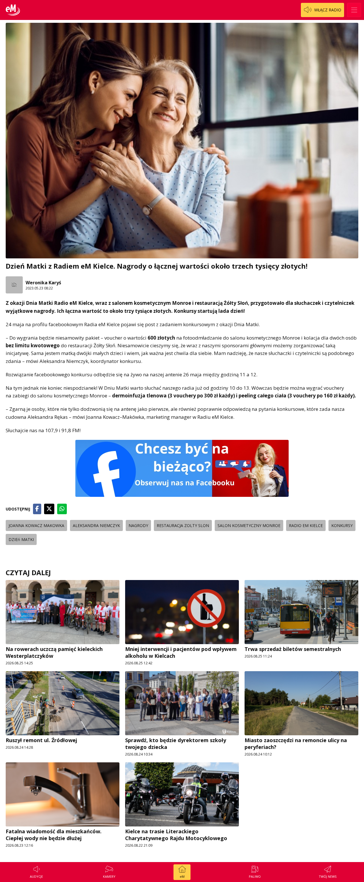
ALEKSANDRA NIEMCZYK (96, 525)
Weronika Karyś (43, 282)
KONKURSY (342, 525)
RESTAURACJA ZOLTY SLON (183, 525)
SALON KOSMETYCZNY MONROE (249, 525)
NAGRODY (138, 525)
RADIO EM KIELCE (306, 525)
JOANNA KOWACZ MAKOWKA (36, 525)
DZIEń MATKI (21, 539)
